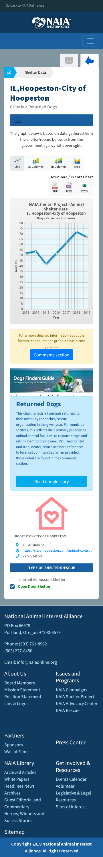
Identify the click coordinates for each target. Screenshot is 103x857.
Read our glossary (51, 481)
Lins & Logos (16, 703)
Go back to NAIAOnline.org (25, 5)
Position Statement (22, 696)
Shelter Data (35, 72)
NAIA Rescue (68, 710)
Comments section (52, 355)
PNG (69, 191)
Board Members (19, 683)
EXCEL (84, 191)
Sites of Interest (71, 806)
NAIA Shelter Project (75, 696)
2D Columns (35, 167)
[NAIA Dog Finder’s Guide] (51, 380)
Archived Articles (20, 772)
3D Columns (58, 167)
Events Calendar (71, 779)
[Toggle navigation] (90, 41)
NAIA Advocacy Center (77, 703)
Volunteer (65, 786)
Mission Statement (22, 689)
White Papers (16, 779)
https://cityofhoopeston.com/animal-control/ (58, 550)
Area (77, 167)
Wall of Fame (16, 751)
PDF (55, 191)
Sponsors (13, 744)
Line (17, 167)
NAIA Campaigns (71, 689)
